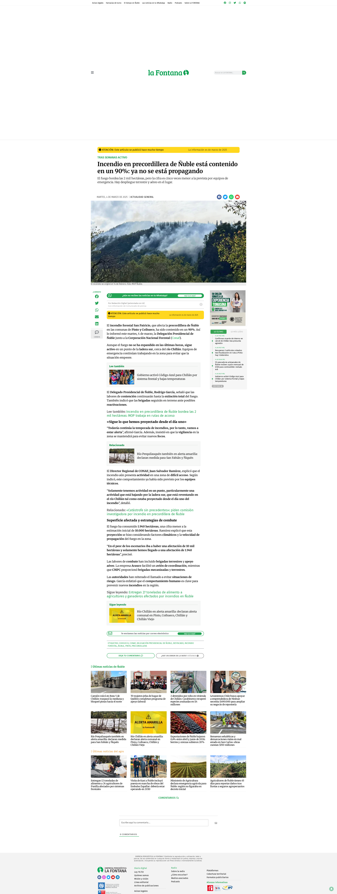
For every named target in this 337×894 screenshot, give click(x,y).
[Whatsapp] (239, 2)
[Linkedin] (118, 877)
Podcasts (178, 3)
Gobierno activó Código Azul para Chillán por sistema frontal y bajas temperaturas (229, 378)
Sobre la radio (178, 871)
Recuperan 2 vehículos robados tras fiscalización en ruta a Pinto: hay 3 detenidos (229, 352)
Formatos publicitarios (217, 877)
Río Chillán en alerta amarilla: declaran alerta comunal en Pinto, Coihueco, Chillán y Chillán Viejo (147, 741)
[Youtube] (113, 877)
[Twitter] (234, 2)
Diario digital (140, 868)
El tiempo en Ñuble (132, 3)
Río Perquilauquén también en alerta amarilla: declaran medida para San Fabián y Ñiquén (108, 739)
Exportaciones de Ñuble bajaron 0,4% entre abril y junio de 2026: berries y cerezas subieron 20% (187, 739)
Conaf (176, 338)
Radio (170, 3)
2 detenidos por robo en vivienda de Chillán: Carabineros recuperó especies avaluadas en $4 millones (188, 700)
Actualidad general (154, 142)
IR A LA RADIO (237, 143)
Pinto (128, 646)
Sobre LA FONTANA (192, 3)
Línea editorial (141, 882)
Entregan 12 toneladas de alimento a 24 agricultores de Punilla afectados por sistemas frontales (107, 785)
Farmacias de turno (113, 3)
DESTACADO (178, 643)
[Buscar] (244, 73)
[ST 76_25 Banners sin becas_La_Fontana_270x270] (228, 325)
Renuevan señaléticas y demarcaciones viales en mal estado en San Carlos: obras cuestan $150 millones (225, 741)
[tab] (218, 332)
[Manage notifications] (331, 889)
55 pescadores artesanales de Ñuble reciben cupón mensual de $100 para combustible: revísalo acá (229, 366)
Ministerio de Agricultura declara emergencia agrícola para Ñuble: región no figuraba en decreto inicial (188, 785)
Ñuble (121, 646)
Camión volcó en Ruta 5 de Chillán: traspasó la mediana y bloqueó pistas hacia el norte (107, 698)
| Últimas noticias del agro (107, 751)
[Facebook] (225, 2)
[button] (219, 197)
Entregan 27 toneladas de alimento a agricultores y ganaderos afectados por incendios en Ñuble (150, 594)
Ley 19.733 (139, 872)
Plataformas (212, 870)
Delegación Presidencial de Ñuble (154, 643)
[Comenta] (97, 332)
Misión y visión (141, 879)
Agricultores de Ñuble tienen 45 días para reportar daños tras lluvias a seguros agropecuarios (227, 783)
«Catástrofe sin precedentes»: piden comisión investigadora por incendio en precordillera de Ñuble (150, 512)
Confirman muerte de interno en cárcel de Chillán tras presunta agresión (229, 340)
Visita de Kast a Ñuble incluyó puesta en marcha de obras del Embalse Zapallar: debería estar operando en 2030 (148, 785)
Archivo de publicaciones (146, 885)
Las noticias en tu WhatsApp (153, 3)
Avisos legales (97, 3)
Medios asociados (179, 878)
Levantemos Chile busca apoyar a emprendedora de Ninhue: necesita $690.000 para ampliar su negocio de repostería (227, 700)
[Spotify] (244, 2)
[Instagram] (230, 2)
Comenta (97, 337)
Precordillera (139, 646)
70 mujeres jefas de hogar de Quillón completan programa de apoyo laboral (148, 698)
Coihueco (124, 643)
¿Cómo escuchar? (179, 874)
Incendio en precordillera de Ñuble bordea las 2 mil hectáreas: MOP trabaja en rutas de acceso (151, 414)
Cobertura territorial (216, 874)
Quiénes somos (141, 875)
